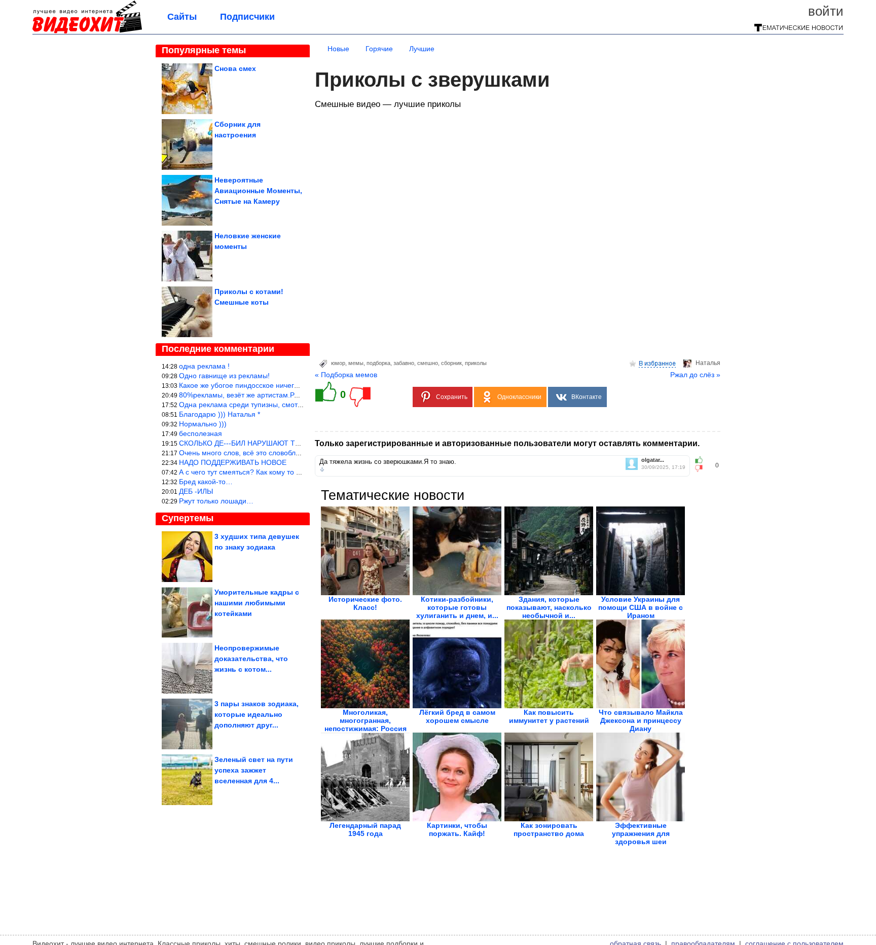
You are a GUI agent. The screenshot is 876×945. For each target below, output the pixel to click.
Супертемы (187, 518)
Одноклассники (519, 397)
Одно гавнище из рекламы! (224, 376)
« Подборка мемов (346, 375)
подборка (378, 363)
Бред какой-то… (206, 482)
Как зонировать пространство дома (549, 829)
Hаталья (708, 363)
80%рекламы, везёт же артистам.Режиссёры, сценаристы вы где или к (296, 395)
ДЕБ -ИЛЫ (196, 491)
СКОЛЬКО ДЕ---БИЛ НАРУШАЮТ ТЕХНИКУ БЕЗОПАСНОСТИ (281, 443)
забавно (403, 363)
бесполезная (200, 433)
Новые (338, 49)
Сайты (182, 17)
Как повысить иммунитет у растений (549, 716)
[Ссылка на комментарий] (322, 469)
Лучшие (421, 49)
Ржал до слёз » (695, 375)
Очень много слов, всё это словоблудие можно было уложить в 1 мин (294, 453)
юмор (338, 363)
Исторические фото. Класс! (365, 603)
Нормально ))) (203, 424)
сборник (451, 363)
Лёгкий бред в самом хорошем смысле (457, 716)
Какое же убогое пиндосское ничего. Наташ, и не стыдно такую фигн (293, 385)
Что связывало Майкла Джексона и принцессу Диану (641, 720)
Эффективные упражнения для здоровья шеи (641, 833)
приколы (476, 363)
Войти (826, 11)
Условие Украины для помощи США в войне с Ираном (640, 607)
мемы (355, 363)
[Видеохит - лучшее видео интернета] (87, 31)
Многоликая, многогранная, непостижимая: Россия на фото (365, 724)
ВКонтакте (586, 397)
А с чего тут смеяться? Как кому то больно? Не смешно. (272, 472)
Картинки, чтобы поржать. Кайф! (457, 829)
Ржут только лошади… (216, 501)
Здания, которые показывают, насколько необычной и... (549, 607)
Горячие (379, 49)
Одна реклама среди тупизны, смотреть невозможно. (268, 405)
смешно (427, 363)
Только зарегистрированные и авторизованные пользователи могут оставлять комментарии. (507, 443)
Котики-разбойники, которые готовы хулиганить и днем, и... (457, 607)
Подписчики (247, 17)
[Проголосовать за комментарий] (702, 468)
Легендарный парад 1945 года (365, 829)
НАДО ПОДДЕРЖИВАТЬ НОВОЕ (232, 462)
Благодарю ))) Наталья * (219, 414)
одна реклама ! (204, 366)
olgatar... (652, 460)
